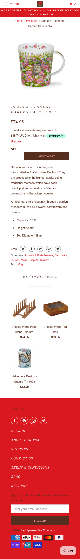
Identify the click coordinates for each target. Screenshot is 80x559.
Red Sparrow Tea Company (38, 530)
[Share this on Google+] (48, 249)
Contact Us (22, 458)
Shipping (19, 449)
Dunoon (15, 260)
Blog (15, 477)
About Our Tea (25, 440)
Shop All (33, 260)
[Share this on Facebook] (31, 249)
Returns (19, 486)
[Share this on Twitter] (22, 249)
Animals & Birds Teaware (39, 255)
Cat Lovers (61, 255)
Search (18, 431)
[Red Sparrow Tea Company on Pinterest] (25, 420)
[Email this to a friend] (57, 249)
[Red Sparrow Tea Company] (40, 4)
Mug (20, 264)
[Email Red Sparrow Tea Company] (44, 420)
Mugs (24, 260)
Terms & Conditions (30, 467)
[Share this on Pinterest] (40, 249)
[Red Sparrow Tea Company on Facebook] (15, 420)
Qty (13, 149)
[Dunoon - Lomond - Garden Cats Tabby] (40, 64)
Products (31, 21)
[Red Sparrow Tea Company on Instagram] (34, 420)
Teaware (44, 260)
